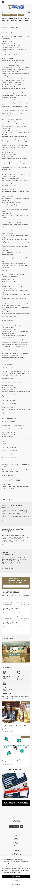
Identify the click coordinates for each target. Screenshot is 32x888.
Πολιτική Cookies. (15, 872)
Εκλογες (21, 14)
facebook (10, 826)
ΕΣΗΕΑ (16, 7)
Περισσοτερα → (16, 631)
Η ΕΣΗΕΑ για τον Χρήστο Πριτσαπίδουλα (10, 554)
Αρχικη (16, 853)
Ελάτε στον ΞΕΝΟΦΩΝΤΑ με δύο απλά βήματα (13, 760)
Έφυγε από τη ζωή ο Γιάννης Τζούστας (12, 506)
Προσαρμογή (16, 880)
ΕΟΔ (16, 838)
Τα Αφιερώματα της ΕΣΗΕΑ (7, 688)
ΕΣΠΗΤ (16, 845)
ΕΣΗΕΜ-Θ (16, 841)
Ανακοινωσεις (6, 14)
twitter (14, 826)
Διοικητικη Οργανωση (16, 854)
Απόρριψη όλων (16, 884)
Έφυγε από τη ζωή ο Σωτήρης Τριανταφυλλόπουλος (13, 530)
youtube (21, 826)
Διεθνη (14, 14)
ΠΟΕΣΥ (16, 839)
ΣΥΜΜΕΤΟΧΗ (16, 586)
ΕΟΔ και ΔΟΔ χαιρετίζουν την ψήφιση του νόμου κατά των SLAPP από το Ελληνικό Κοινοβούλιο (14, 727)
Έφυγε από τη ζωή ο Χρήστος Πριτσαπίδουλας (11, 623)
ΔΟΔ (16, 836)
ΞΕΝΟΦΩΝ (16, 835)
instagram (17, 826)
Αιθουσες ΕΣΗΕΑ (10, 639)
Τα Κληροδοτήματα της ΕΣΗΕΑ (8, 676)
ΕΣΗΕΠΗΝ (16, 842)
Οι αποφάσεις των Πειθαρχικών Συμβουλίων (21, 677)
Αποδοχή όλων (16, 876)
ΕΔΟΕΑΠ (16, 834)
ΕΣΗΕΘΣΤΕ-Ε (16, 844)
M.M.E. (16, 846)
